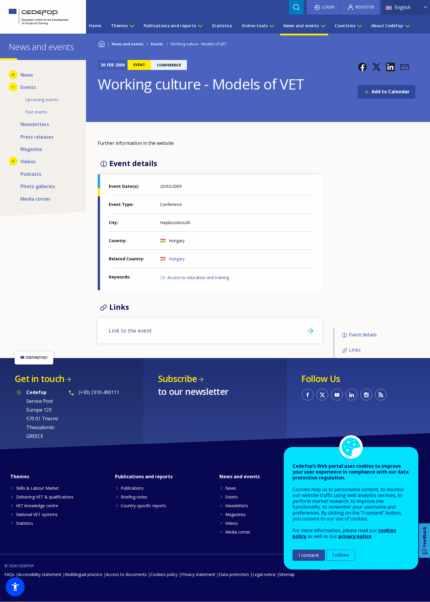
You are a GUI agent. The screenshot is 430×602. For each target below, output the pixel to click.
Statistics (24, 523)
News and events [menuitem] (301, 25)
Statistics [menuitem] (222, 25)
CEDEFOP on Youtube (337, 394)
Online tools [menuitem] (254, 25)
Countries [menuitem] (345, 25)
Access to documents (126, 574)
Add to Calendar (390, 91)
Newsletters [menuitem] (34, 124)
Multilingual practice (83, 574)
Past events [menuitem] (36, 112)
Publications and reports (144, 476)
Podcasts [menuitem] (30, 174)
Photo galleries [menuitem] (37, 186)
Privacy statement (198, 574)
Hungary (177, 259)
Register (364, 7)
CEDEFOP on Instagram (366, 394)
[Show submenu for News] (13, 74)
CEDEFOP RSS (381, 394)
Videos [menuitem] (28, 161)
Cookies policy (164, 574)
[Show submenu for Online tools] (271, 26)
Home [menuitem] (95, 25)
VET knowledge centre (37, 505)
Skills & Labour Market (37, 488)
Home (101, 43)
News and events (127, 44)
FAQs (9, 574)
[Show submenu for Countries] (359, 26)
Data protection (234, 574)
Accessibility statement (39, 574)
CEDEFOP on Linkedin (351, 394)
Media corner (237, 532)
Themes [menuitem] (119, 25)
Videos (231, 523)
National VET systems (37, 514)
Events (157, 44)
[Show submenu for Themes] (131, 26)
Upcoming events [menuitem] (41, 99)
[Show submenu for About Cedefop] (407, 26)
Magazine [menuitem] (31, 149)
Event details (363, 334)
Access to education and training (198, 277)
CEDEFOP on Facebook (308, 394)
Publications (132, 488)
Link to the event (130, 330)
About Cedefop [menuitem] (387, 25)
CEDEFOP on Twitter (322, 394)
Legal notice (264, 574)
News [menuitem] (26, 75)
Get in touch (39, 379)
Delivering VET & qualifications (45, 497)
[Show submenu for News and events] (323, 26)
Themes (19, 476)
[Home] (38, 17)
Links (355, 350)
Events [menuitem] (28, 87)
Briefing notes (134, 497)
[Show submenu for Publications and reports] (200, 26)
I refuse (341, 555)
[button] (362, 67)
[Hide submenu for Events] (13, 86)
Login (327, 7)
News (230, 488)
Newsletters (236, 505)
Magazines (235, 514)
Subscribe (177, 379)
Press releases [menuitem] (37, 137)
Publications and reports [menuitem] (170, 25)
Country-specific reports (143, 505)
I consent (309, 555)
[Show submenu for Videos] (13, 161)
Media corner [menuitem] (35, 199)
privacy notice (354, 536)
